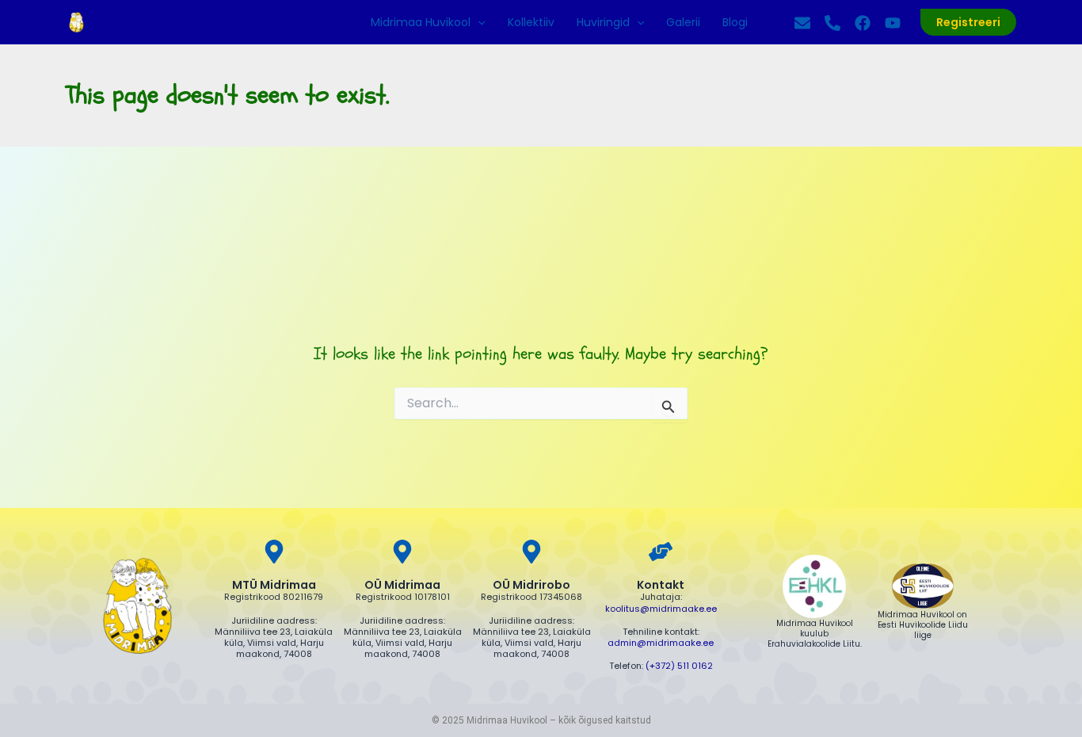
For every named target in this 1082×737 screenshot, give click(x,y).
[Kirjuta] (802, 23)
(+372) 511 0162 (679, 665)
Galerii (683, 22)
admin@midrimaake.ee (661, 642)
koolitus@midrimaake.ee (661, 608)
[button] (478, 22)
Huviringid (603, 22)
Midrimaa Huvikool (421, 22)
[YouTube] (893, 23)
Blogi (735, 22)
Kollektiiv (531, 22)
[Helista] (832, 23)
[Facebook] (863, 23)
